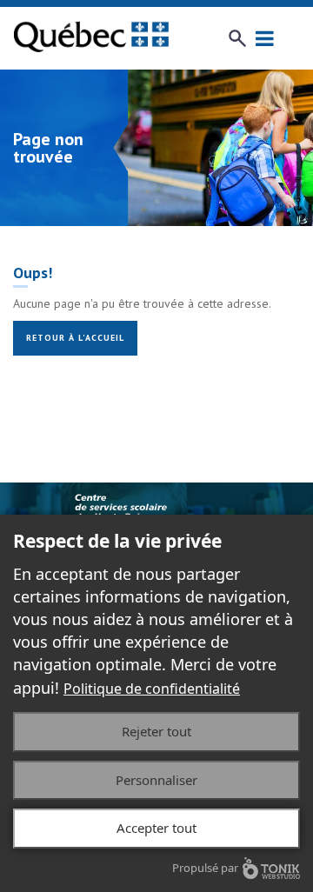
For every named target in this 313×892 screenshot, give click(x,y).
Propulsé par (205, 867)
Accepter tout (156, 827)
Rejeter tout (156, 731)
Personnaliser (156, 780)
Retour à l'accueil (75, 337)
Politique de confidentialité (151, 688)
